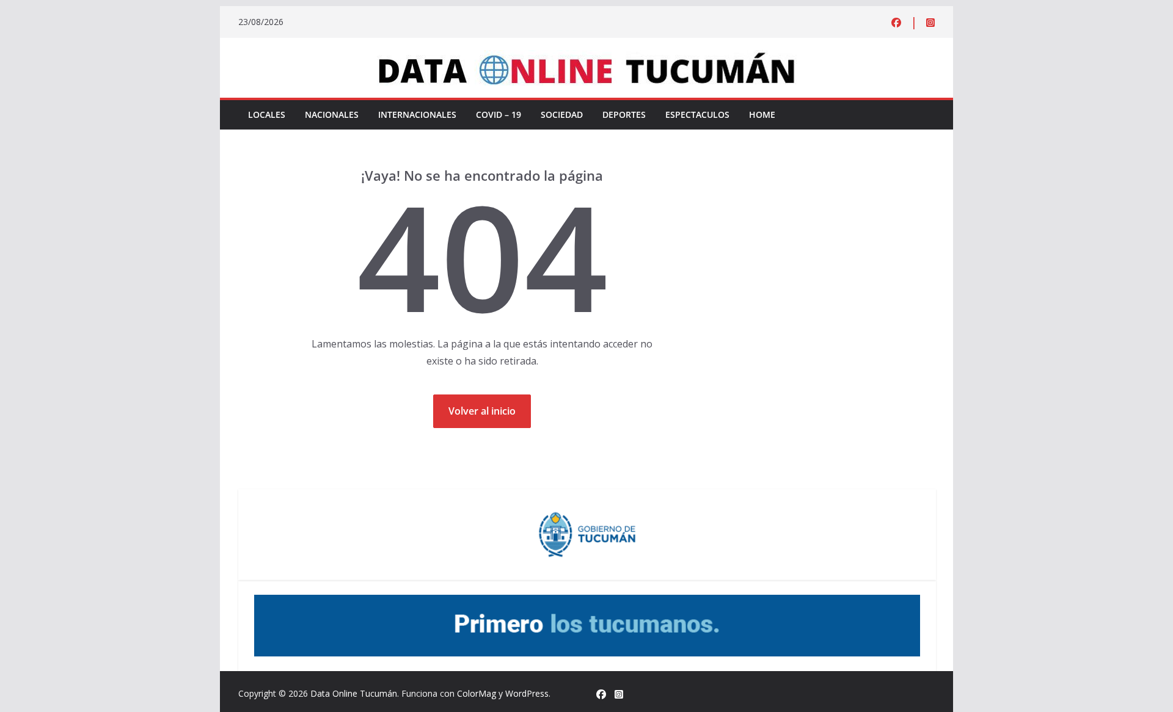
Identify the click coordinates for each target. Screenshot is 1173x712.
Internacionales (417, 114)
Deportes (624, 114)
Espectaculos (697, 114)
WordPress (527, 693)
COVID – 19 (498, 114)
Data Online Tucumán (353, 693)
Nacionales (332, 114)
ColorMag (476, 693)
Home (762, 114)
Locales (266, 114)
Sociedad (562, 114)
